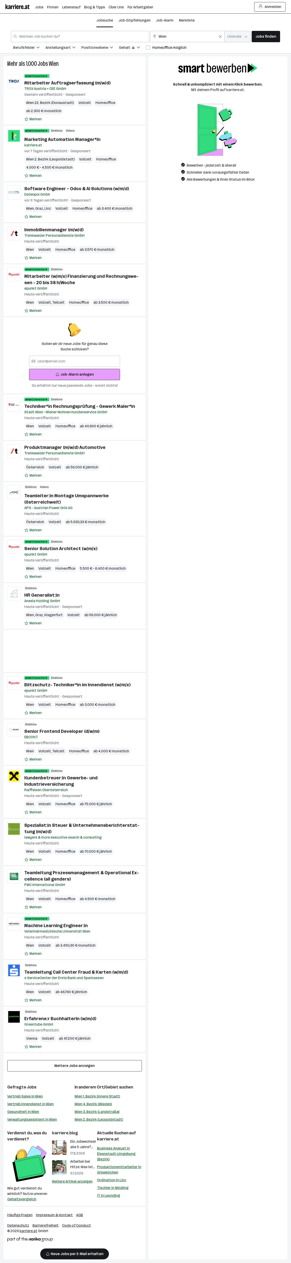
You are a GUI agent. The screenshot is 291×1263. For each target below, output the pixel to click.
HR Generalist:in (42, 595)
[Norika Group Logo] (30, 1240)
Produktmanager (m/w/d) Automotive (64, 447)
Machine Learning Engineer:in (56, 925)
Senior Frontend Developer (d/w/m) (61, 731)
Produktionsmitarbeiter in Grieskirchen (119, 1169)
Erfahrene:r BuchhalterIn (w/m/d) (60, 1018)
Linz (47, 208)
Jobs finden (266, 36)
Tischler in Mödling (112, 1188)
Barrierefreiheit (46, 1225)
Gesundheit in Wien (23, 1112)
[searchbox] (74, 361)
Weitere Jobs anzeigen (74, 1066)
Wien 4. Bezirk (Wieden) (93, 1104)
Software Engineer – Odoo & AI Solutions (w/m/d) (76, 188)
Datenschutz (18, 1225)
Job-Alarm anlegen (77, 374)
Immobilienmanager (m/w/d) (53, 229)
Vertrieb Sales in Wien (25, 1096)
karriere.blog (65, 1132)
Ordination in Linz (111, 1180)
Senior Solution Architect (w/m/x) (60, 548)
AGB (79, 1215)
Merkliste (187, 20)
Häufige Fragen (20, 1215)
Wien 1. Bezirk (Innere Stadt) (97, 1096)
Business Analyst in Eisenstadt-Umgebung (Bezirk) (116, 1153)
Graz (39, 208)
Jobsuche (104, 20)
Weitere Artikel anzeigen (72, 1181)
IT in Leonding (108, 1195)
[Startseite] (20, 6)
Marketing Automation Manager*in (62, 139)
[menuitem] (29, 48)
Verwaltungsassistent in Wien (32, 1119)
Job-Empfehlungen (134, 20)
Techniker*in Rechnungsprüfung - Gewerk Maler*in (79, 406)
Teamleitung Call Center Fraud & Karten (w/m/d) (76, 972)
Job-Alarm (164, 20)
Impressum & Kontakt (54, 1215)
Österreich (35, 467)
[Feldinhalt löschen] (220, 36)
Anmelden (273, 7)
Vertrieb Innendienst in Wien (30, 1104)
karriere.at (108, 1139)
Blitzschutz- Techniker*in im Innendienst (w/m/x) (77, 684)
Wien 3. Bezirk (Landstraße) (97, 1112)
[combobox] (80, 36)
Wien (54, 63)
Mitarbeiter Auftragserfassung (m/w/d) (67, 83)
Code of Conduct (76, 1225)
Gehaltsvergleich (21, 1199)
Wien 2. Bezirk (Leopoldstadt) (99, 1119)
